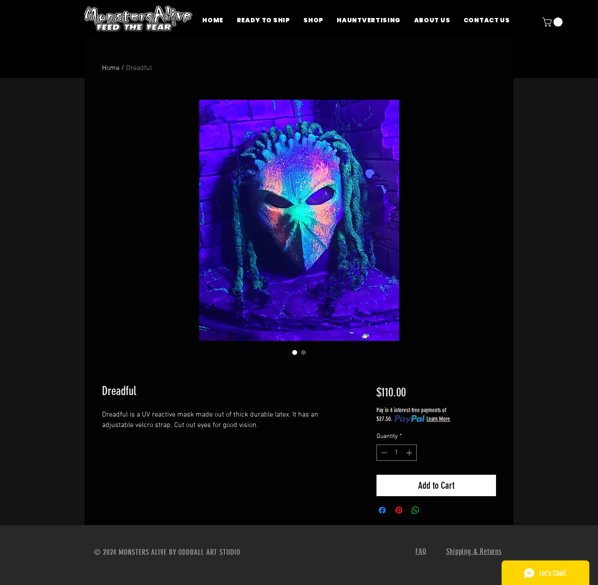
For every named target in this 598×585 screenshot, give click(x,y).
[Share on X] (432, 510)
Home (111, 68)
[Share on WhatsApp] (415, 510)
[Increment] (410, 452)
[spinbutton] (397, 452)
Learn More (438, 419)
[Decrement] (383, 452)
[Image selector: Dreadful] (294, 352)
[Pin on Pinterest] (399, 510)
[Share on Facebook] (382, 510)
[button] (553, 22)
